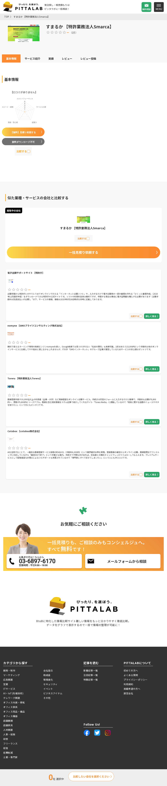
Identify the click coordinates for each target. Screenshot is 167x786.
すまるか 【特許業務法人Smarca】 (32, 16)
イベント (48, 688)
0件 (74, 32)
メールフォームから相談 (126, 561)
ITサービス (9, 688)
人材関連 (8, 729)
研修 (5, 739)
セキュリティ (50, 684)
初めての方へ (131, 670)
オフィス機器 (10, 716)
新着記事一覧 (91, 670)
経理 (5, 748)
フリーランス (10, 743)
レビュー (67, 58)
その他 (47, 697)
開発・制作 (9, 670)
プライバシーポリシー (136, 679)
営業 (5, 684)
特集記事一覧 (91, 679)
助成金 (47, 675)
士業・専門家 (10, 757)
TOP (6, 16)
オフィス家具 (10, 707)
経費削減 (8, 752)
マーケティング (11, 675)
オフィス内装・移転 (14, 702)
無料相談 (146, 9)
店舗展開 (8, 720)
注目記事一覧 (91, 675)
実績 (51, 58)
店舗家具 (8, 725)
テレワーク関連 (11, 697)
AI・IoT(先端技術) (13, 693)
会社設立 (48, 670)
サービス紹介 (32, 58)
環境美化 (48, 679)
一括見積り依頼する (83, 252)
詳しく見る (151, 316)
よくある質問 (131, 675)
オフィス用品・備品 (14, 711)
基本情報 (11, 58)
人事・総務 (9, 734)
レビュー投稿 (88, 58)
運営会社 (128, 693)
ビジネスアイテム (52, 693)
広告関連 (8, 679)
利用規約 (128, 684)
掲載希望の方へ (132, 688)
